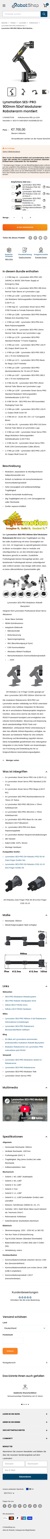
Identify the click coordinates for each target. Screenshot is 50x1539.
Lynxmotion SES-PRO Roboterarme (13, 25)
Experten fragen (41, 257)
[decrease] (14, 217)
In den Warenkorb (25, 227)
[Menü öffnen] (4, 6)
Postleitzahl (8, 1335)
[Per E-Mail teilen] (45, 238)
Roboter (13, 23)
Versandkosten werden (21, 139)
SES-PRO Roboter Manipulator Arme (20, 1001)
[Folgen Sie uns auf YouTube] (25, 1506)
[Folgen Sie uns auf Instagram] (15, 1506)
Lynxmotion (22, 23)
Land (5, 1322)
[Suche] (44, 14)
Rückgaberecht (9, 1363)
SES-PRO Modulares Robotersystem (20, 997)
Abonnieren (25, 1477)
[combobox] (22, 14)
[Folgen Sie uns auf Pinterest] (20, 1506)
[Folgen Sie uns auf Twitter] (9, 1506)
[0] (45, 5)
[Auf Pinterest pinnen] (35, 238)
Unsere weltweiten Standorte (13, 1489)
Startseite (4, 23)
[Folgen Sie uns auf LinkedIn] (35, 1506)
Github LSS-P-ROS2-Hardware (18, 1009)
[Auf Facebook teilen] (30, 238)
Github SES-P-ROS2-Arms (16, 1005)
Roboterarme (33, 23)
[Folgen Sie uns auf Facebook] (4, 1506)
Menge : (6, 217)
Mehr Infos (9, 259)
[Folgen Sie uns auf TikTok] (30, 1506)
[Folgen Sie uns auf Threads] (40, 1506)
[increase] (30, 217)
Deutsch (8, 1493)
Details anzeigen (25, 257)
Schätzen (10, 1351)
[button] (48, 92)
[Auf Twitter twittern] (40, 238)
